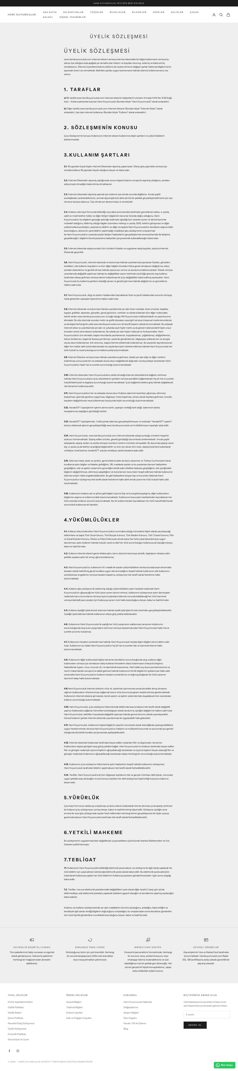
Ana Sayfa (50, 12)
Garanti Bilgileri (73, 1002)
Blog (126, 1028)
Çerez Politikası (15, 1018)
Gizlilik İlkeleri (14, 1012)
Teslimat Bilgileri (74, 1007)
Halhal (48, 17)
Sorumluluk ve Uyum (18, 1039)
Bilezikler (139, 12)
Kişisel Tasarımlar (73, 17)
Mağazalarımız (131, 1007)
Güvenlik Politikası (17, 1034)
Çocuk (194, 12)
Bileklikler (118, 12)
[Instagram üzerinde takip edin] (17, 1051)
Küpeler (158, 12)
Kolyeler (177, 12)
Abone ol (195, 1025)
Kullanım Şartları (74, 1012)
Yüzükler (96, 12)
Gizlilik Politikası (16, 1007)
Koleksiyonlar (73, 12)
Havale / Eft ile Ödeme (135, 1023)
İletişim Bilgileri (131, 1012)
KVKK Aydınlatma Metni (20, 1002)
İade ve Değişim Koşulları (79, 1018)
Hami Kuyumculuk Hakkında (138, 1002)
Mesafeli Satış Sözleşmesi (21, 1023)
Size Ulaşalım (130, 1018)
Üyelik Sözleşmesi (17, 1028)
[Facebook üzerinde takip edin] (9, 1051)
